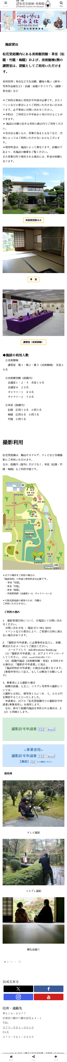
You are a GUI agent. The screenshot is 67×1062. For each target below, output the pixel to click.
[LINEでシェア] (56, 907)
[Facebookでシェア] (11, 907)
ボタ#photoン (12, 432)
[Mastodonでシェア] (26, 898)
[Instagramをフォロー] (18, 997)
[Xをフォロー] (18, 989)
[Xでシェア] (11, 898)
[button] (25, 29)
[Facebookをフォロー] (48, 989)
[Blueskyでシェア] (41, 898)
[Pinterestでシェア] (18, 916)
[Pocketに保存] (41, 907)
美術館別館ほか (33, 220)
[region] (33, 21)
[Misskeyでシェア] (56, 898)
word (51, 729)
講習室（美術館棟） (33, 342)
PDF (41, 729)
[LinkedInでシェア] (33, 916)
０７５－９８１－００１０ (18, 1027)
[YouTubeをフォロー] (48, 997)
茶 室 (33, 279)
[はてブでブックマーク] (26, 907)
